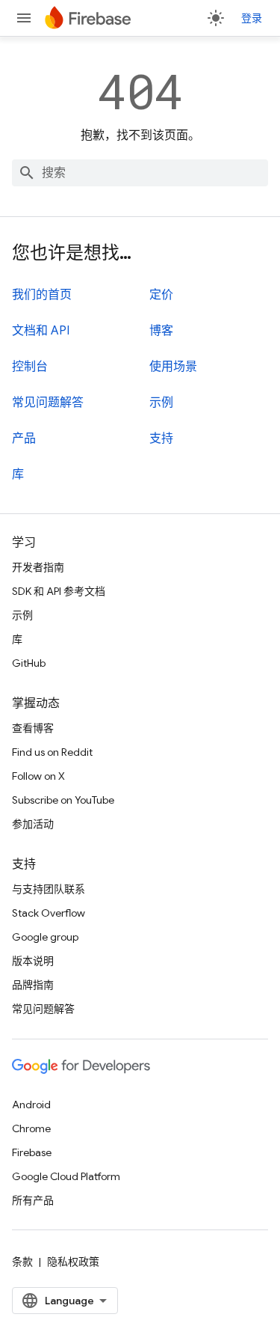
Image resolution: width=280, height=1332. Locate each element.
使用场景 (173, 366)
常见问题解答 (48, 402)
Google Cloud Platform (66, 1176)
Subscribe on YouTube (63, 800)
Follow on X (38, 776)
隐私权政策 (73, 1262)
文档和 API (40, 330)
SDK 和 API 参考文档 (58, 591)
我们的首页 (42, 294)
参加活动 (33, 824)
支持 (161, 438)
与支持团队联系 (48, 889)
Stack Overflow (48, 913)
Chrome (31, 1128)
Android (31, 1104)
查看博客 (33, 728)
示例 (161, 402)
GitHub (29, 663)
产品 (24, 438)
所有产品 (33, 1200)
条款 (22, 1262)
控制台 (30, 366)
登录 (251, 18)
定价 (161, 294)
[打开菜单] (24, 18)
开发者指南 (38, 567)
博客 (161, 330)
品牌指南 (33, 985)
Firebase (32, 1152)
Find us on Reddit (52, 752)
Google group (45, 937)
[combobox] (140, 172)
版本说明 (33, 961)
